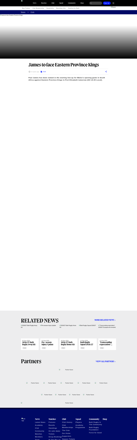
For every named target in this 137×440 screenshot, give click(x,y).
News (23, 12)
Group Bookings (55, 437)
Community (39, 431)
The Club (66, 430)
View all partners (105, 362)
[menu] (113, 3)
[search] (91, 3)
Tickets (52, 434)
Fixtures (52, 422)
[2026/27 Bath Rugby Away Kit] (30, 337)
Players (79, 422)
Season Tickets (68, 439)
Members (39, 437)
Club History (67, 422)
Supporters (66, 436)
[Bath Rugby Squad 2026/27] (88, 337)
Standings (53, 428)
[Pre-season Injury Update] (49, 337)
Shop (105, 419)
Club (32, 12)
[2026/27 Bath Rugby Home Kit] (68, 337)
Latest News (40, 422)
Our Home (66, 433)
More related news (104, 320)
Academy (39, 425)
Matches (38, 434)
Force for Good (95, 433)
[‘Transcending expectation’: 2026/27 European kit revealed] (107, 337)
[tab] (35, 3)
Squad (78, 419)
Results (52, 425)
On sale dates (54, 431)
